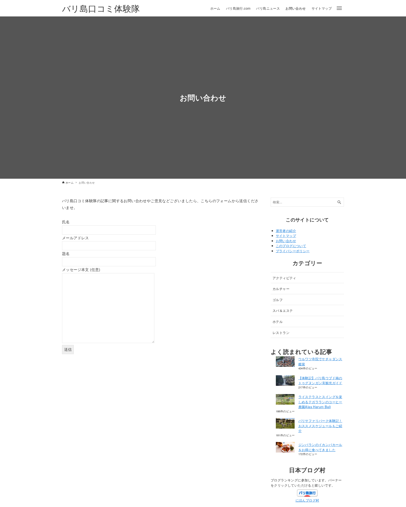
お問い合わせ (286, 240)
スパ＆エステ (283, 310)
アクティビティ (284, 277)
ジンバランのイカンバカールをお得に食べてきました (320, 447)
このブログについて (291, 245)
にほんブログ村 (307, 500)
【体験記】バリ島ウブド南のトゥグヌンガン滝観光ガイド (320, 380)
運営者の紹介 (286, 230)
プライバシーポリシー (293, 250)
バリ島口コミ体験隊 (101, 8)
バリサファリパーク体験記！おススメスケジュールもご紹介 (320, 425)
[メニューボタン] (339, 8)
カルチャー (281, 288)
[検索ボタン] (339, 202)
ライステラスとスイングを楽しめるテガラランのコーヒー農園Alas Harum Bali (320, 401)
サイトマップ (286, 235)
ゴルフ (278, 299)
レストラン (281, 332)
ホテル (278, 321)
